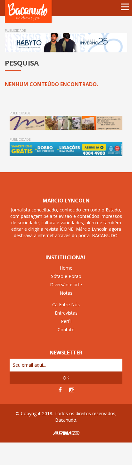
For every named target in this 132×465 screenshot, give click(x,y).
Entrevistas (66, 313)
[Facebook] (60, 390)
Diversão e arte (66, 285)
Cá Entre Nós (66, 304)
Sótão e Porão (66, 276)
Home (66, 268)
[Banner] (66, 42)
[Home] (29, 11)
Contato (66, 329)
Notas (66, 293)
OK (66, 378)
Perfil (66, 321)
